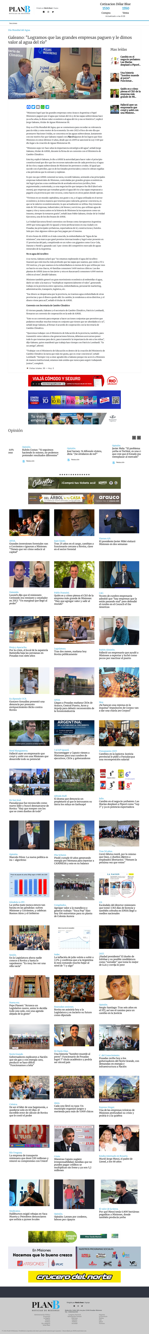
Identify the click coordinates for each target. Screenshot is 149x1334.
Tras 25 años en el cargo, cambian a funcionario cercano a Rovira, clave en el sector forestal (74, 546)
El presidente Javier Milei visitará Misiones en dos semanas (117, 543)
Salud (101, 1322)
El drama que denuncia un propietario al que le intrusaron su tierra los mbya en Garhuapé (73, 801)
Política (47, 1322)
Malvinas (74, 1318)
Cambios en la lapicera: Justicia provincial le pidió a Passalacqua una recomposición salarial (117, 757)
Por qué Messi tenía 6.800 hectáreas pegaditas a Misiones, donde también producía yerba (119, 1214)
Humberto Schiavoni (67, 459)
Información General (74, 1316)
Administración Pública (42, 1315)
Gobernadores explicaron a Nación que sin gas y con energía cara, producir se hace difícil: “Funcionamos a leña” (28, 1061)
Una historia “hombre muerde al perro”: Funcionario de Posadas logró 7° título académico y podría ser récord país (73, 1058)
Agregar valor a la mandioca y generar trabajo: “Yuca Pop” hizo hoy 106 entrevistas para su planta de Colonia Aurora (73, 912)
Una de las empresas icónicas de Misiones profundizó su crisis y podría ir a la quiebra (117, 1113)
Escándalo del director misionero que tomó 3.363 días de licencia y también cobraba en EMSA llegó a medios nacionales (117, 909)
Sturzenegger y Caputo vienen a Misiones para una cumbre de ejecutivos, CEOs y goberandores (72, 755)
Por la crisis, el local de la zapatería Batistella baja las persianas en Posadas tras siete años (28, 653)
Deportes (102, 1315)
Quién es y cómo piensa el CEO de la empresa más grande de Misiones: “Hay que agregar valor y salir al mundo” (74, 599)
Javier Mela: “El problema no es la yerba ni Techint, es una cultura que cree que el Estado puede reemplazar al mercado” (28, 452)
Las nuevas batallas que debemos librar (74, 452)
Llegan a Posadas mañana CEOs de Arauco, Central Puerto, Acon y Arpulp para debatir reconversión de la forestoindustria (74, 706)
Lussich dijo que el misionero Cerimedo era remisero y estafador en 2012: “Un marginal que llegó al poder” (28, 599)
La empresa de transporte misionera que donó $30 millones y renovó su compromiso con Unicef (29, 1158)
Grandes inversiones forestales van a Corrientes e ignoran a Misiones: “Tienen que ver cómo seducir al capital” (28, 547)
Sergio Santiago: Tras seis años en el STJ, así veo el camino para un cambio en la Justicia (118, 1010)
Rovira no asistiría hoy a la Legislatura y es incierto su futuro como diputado (73, 1012)
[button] (139, 438)
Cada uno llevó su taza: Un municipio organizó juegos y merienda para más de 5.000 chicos (73, 1109)
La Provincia (103, 1316)
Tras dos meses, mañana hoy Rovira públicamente (70, 653)
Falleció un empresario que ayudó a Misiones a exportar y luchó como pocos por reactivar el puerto (118, 655)
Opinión (74, 1320)
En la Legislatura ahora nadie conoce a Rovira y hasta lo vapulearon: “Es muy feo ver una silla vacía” (27, 961)
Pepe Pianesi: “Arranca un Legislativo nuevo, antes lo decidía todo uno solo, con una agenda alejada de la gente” (28, 1009)
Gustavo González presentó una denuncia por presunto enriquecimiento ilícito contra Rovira (27, 705)
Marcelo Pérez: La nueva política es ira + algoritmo (28, 858)
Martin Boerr (48, 8)
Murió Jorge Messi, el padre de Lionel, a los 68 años (115, 1160)
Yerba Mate (46, 1325)
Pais (100, 1320)
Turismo (102, 1323)
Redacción (19, 462)
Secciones (13, 23)
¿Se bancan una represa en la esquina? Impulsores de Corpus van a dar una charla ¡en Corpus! (119, 708)
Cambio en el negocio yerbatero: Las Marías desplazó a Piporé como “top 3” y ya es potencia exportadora (119, 804)
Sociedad (74, 1323)
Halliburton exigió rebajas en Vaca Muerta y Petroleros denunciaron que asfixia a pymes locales (28, 1216)
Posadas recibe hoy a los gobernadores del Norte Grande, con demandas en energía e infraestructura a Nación (119, 1062)
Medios (101, 1318)
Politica (74, 1322)
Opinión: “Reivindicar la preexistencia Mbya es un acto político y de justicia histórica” (117, 452)
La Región (47, 1318)
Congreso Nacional (74, 1315)
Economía (46, 1316)
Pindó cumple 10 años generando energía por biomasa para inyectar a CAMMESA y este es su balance (74, 860)
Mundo (47, 1320)
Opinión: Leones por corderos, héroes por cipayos (70, 1218)
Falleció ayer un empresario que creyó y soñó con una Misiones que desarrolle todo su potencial (28, 756)
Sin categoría (45, 1323)
